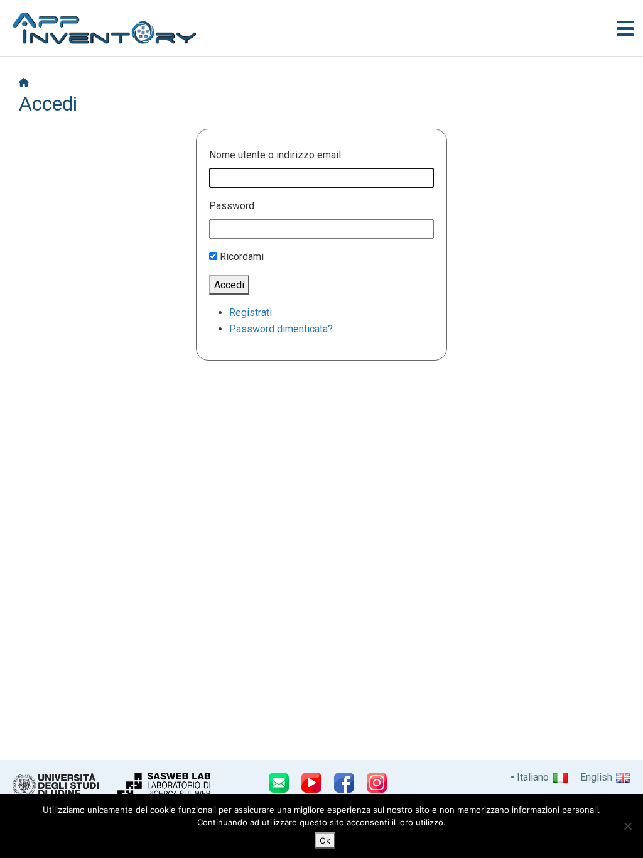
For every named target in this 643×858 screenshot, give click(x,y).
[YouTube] (311, 783)
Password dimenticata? (281, 329)
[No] (627, 826)
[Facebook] (344, 783)
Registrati (250, 312)
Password (231, 206)
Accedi (229, 285)
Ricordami (242, 257)
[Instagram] (377, 783)
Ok (325, 840)
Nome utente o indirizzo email (275, 155)
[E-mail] (279, 783)
